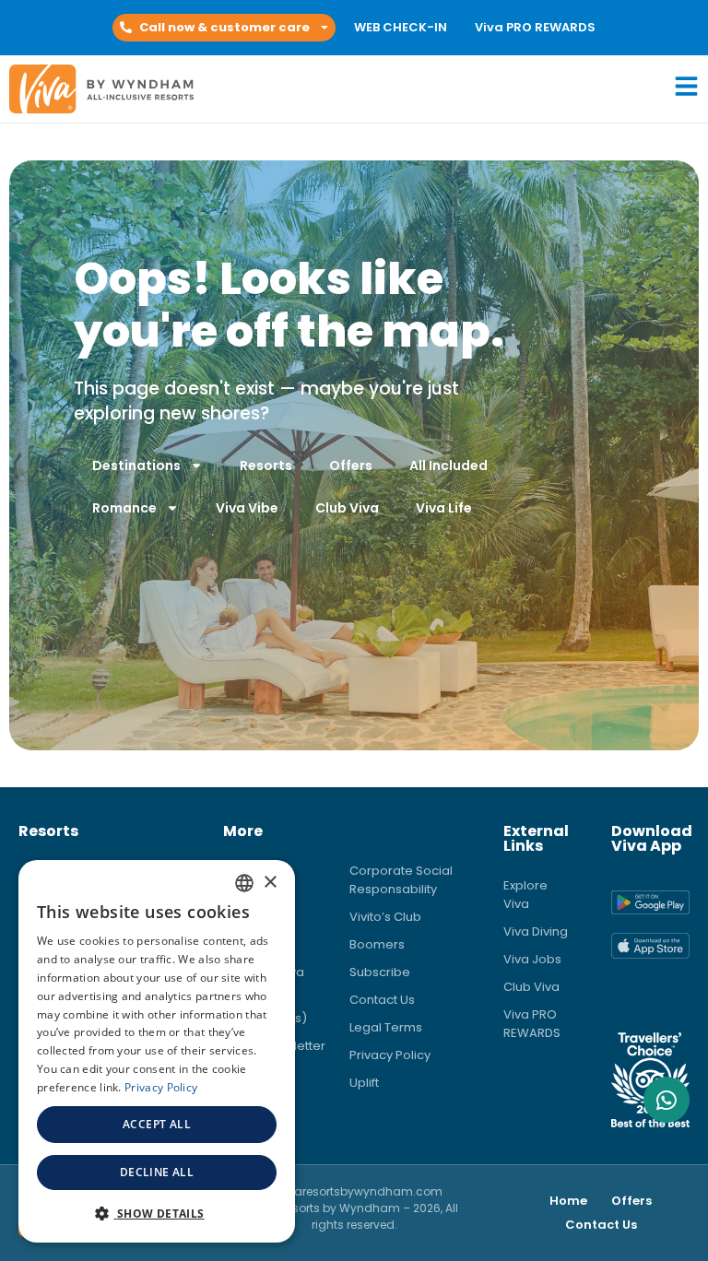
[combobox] (244, 883)
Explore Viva (525, 895)
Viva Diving (535, 931)
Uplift (364, 1082)
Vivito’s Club (385, 916)
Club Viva (347, 508)
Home (568, 1200)
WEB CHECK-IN (400, 27)
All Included (448, 465)
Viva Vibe (247, 508)
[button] (224, 27)
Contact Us (382, 999)
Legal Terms (385, 1027)
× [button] (270, 883)
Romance (124, 508)
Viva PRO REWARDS (535, 27)
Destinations (136, 465)
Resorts (266, 465)
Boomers (377, 944)
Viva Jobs (532, 959)
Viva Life (444, 508)
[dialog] (156, 1051)
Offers (350, 465)
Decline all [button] (157, 1172)
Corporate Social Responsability (401, 880)
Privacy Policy (390, 1055)
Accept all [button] (157, 1124)
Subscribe (379, 972)
